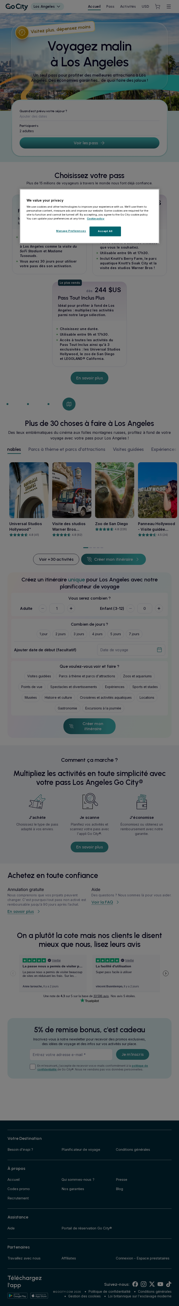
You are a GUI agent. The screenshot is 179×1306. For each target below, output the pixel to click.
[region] (89, 216)
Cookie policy (95, 218)
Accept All (105, 231)
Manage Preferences (71, 231)
